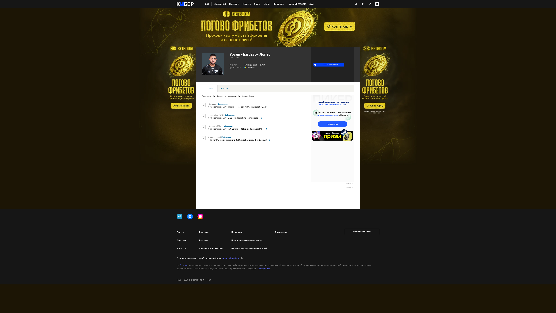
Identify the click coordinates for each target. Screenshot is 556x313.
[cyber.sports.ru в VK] (190, 217)
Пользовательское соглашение (246, 240)
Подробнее (264, 268)
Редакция (181, 240)
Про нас (180, 232)
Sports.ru (184, 265)
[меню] (199, 4)
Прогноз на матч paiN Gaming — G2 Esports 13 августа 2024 (238, 129)
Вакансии (204, 232)
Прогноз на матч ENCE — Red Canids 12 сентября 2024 (236, 118)
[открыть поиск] (356, 4)
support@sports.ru (230, 258)
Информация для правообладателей (249, 248)
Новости (224, 88)
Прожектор (236, 232)
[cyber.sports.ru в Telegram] (180, 217)
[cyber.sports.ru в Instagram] (200, 217)
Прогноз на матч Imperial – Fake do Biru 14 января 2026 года (239, 107)
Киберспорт (223, 104)
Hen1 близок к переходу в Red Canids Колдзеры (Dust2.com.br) (240, 140)
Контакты (181, 248)
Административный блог (211, 248)
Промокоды (281, 232)
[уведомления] (363, 4)
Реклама (203, 240)
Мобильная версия (362, 232)
